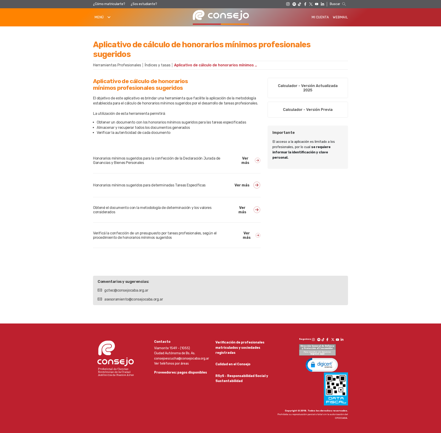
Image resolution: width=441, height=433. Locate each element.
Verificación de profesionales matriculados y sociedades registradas (239, 347)
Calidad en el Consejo (232, 364)
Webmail (340, 17)
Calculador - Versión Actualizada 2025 (308, 88)
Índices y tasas (157, 65)
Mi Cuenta (320, 17)
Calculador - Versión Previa (308, 109)
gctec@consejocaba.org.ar (126, 290)
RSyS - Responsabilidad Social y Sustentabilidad (241, 378)
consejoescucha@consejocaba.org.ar (181, 358)
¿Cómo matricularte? (109, 4)
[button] (322, 364)
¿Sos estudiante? (144, 4)
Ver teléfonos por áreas (171, 364)
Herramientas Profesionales (117, 65)
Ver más (245, 160)
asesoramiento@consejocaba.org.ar (133, 299)
